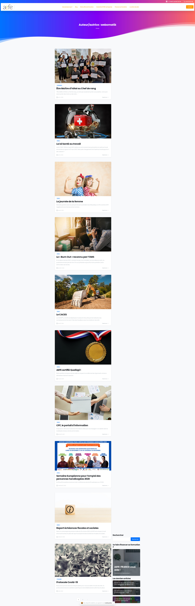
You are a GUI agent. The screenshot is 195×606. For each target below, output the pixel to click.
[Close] (113, 603)
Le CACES (61, 314)
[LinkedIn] (166, 1)
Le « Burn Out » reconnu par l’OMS (75, 257)
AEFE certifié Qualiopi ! (68, 370)
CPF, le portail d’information (72, 425)
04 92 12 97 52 (189, 1)
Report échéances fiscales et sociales (77, 528)
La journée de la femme (69, 201)
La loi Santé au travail (68, 143)
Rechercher (118, 535)
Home (97, 28)
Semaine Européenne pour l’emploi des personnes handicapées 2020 (78, 477)
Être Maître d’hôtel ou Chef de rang (76, 88)
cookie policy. (108, 603)
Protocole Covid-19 (67, 582)
